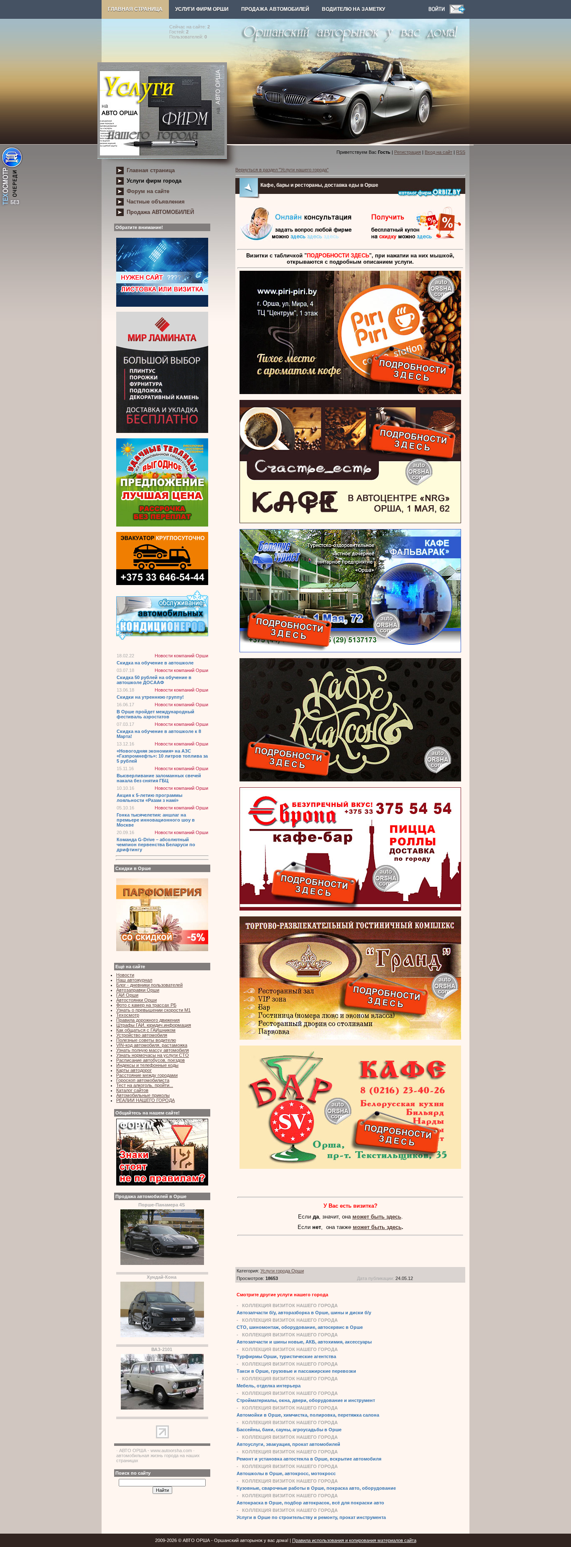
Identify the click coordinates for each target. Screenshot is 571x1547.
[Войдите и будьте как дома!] (438, 12)
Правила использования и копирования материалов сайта (354, 1540)
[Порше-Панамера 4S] (162, 1263)
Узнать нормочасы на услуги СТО (152, 1055)
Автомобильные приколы (143, 1095)
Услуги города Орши (282, 1270)
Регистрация (407, 152)
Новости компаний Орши (181, 655)
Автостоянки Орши (136, 999)
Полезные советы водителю (146, 1040)
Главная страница (135, 9)
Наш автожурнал (134, 979)
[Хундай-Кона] (162, 1335)
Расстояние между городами (147, 1075)
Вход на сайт (438, 152)
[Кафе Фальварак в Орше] (350, 650)
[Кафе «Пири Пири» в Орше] (350, 392)
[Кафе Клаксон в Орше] (350, 779)
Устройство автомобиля (141, 1035)
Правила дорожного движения (148, 1020)
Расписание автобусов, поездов (150, 1060)
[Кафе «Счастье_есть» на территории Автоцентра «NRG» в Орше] (350, 521)
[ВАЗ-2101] (162, 1407)
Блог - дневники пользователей (149, 984)
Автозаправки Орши (137, 989)
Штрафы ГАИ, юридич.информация (153, 1025)
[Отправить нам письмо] (457, 12)
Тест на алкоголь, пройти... (144, 1085)
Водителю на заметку (353, 9)
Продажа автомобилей (275, 9)
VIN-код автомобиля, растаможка (151, 1045)
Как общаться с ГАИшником (146, 1030)
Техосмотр (127, 1015)
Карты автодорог (134, 1070)
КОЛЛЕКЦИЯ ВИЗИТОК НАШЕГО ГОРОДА (290, 1305)
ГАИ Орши (127, 994)
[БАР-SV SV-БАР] (350, 1167)
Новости (125, 974)
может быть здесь (376, 1217)
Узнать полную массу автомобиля (152, 1050)
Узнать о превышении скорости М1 (153, 1010)
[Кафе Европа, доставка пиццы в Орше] (350, 908)
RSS (460, 152)
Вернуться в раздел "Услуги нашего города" (282, 169)
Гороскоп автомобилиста (142, 1080)
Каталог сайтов (132, 1090)
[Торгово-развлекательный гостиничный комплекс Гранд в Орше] (350, 1038)
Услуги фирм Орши (202, 9)
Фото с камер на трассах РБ (146, 1005)
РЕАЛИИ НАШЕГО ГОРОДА (145, 1100)
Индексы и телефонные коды (147, 1065)
